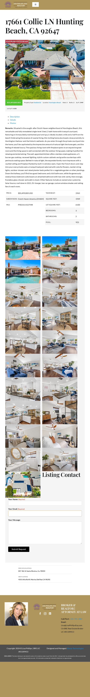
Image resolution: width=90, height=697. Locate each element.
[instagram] (45, 613)
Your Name (16, 499)
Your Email (16, 509)
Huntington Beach (55, 102)
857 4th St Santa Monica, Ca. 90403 (31, 569)
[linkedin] (50, 613)
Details (13, 120)
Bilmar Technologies (75, 648)
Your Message (14, 520)
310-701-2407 (76, 619)
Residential (37, 102)
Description (15, 116)
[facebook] (40, 613)
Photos (13, 123)
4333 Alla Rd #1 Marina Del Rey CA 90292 (34, 578)
